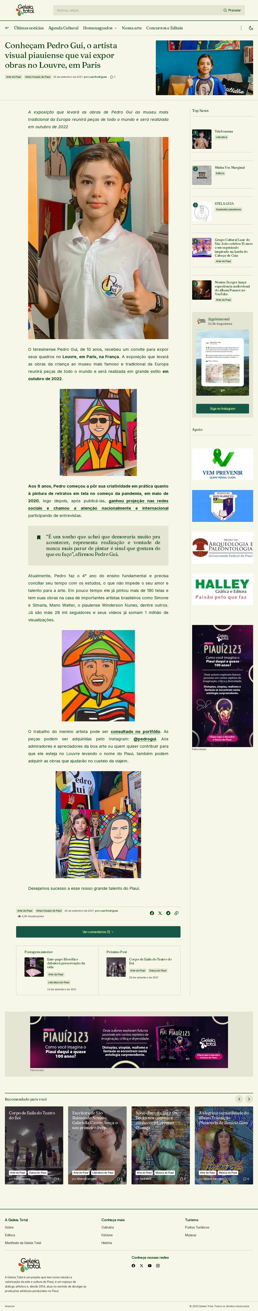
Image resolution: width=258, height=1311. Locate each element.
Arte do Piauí (13, 76)
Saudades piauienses (228, 209)
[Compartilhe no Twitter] (160, 913)
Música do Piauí (165, 1172)
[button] (7, 28)
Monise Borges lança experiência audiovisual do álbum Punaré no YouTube (232, 288)
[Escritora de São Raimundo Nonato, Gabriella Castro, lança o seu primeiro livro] (97, 1145)
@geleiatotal (219, 319)
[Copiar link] (176, 913)
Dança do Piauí (157, 970)
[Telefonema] (201, 139)
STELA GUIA (224, 204)
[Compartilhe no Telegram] (168, 913)
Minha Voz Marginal (230, 167)
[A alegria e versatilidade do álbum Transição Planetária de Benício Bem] (224, 1145)
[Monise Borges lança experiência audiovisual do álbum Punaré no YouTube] (201, 290)
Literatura (221, 137)
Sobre (9, 1227)
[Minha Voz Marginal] (201, 175)
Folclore (107, 1235)
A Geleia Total (16, 1219)
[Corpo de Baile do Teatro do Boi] (34, 1145)
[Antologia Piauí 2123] (222, 686)
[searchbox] (137, 10)
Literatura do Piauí (58, 982)
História (106, 1243)
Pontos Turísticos (197, 1227)
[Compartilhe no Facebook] (152, 913)
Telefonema (224, 131)
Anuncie (9, 1306)
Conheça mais (113, 1219)
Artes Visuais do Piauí (37, 76)
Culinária (107, 1227)
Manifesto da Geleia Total (23, 1243)
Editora (220, 173)
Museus (190, 1235)
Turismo (191, 1219)
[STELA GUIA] (201, 211)
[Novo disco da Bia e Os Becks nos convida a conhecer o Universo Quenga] (161, 1145)
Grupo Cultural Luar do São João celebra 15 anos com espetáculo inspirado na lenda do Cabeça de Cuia (233, 247)
